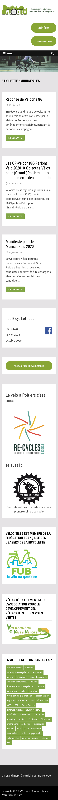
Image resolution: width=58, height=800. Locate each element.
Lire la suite (15, 138)
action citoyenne (14, 667)
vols (23, 733)
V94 (19, 728)
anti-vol (10, 677)
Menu (10, 53)
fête (32, 700)
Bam (19, 794)
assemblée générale (38, 677)
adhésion (29, 667)
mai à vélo (11, 714)
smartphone (12, 724)
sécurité (10, 728)
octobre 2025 (14, 340)
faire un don (44, 41)
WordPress (8, 794)
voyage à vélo (35, 733)
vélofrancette (13, 738)
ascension (21, 677)
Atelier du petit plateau (17, 681)
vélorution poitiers (30, 738)
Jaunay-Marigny (33, 709)
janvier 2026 (13, 334)
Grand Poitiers (28, 705)
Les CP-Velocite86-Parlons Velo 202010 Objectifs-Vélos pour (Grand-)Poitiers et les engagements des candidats (28, 170)
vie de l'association (32, 728)
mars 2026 (12, 328)
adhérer (43, 28)
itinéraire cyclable (15, 709)
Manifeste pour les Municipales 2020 (20, 244)
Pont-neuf (33, 719)
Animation (37, 672)
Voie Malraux (13, 733)
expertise (11, 700)
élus (9, 742)
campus (40, 686)
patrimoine (39, 714)
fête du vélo (42, 700)
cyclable (33, 691)
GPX (16, 705)
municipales (25, 714)
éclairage (45, 738)
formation (22, 700)
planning (11, 719)
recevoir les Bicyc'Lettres (29, 366)
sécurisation (39, 724)
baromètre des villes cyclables (20, 686)
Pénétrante (45, 719)
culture (24, 691)
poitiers (22, 719)
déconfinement (42, 695)
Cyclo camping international (19, 695)
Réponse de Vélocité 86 (24, 99)
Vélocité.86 (27, 791)
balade (34, 681)
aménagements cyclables (18, 672)
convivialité (12, 691)
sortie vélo (25, 724)
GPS (9, 705)
